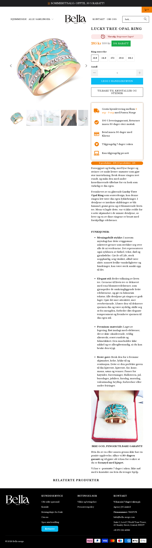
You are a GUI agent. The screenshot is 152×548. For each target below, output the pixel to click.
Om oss (44, 517)
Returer (50, 528)
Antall (94, 66)
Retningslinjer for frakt (52, 512)
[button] (41, 19)
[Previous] (11, 65)
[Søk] (145, 19)
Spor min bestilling (50, 522)
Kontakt (45, 507)
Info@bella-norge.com (124, 517)
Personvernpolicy (85, 507)
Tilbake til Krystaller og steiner (117, 91)
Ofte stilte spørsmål (50, 502)
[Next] (86, 65)
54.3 (103, 58)
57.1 (112, 58)
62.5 (130, 58)
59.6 (121, 58)
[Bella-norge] (76, 19)
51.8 (95, 58)
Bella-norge (18, 541)
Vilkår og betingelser (87, 502)
